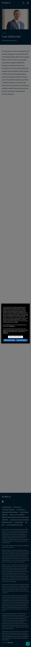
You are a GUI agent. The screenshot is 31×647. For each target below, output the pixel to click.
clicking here (12, 326)
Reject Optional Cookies (9, 340)
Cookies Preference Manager (15, 336)
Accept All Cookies (21, 340)
